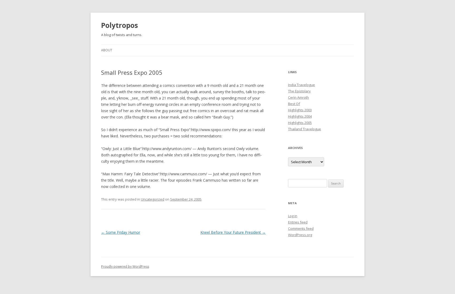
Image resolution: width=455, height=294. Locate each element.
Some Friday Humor (120, 232)
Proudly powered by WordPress (125, 266)
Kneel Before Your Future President (233, 232)
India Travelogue (301, 84)
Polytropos (119, 25)
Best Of (294, 103)
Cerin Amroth (298, 97)
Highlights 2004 (300, 116)
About (106, 50)
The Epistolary (299, 91)
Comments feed (301, 228)
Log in (292, 215)
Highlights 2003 (300, 110)
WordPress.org (300, 234)
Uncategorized (152, 199)
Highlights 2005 (300, 122)
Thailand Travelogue (304, 129)
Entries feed (298, 222)
